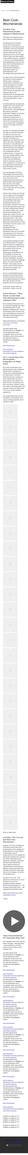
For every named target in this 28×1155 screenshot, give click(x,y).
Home (4, 10)
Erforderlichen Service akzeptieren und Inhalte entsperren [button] (13, 352)
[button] (0, 1154)
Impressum (19, 1140)
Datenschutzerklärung (14, 1142)
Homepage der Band (9, 895)
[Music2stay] (7, 2)
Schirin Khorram (16, 248)
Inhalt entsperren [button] (8, 349)
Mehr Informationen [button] (9, 345)
